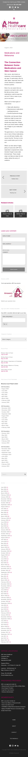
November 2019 (5, 599)
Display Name (7, 236)
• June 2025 (4, 419)
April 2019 (4, 609)
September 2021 (5, 572)
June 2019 (4, 607)
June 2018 (4, 622)
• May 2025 (4, 421)
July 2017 (3, 636)
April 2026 (4, 491)
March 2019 (4, 611)
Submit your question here (8, 301)
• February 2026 (5, 400)
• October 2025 (5, 412)
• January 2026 (5, 402)
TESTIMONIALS (14, 738)
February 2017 (5, 642)
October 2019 (5, 601)
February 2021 (5, 582)
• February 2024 (5, 441)
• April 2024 (4, 437)
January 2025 (5, 520)
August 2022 (4, 555)
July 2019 (3, 605)
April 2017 (4, 638)
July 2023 (3, 539)
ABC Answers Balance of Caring (9, 365)
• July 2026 (4, 390)
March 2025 (4, 516)
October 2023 (5, 533)
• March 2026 (4, 398)
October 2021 (5, 570)
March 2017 (4, 640)
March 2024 (4, 527)
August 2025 (4, 506)
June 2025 (4, 510)
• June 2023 (4, 456)
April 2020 (4, 593)
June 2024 (4, 522)
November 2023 (5, 531)
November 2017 (5, 630)
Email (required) (8, 316)
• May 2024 (4, 435)
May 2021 (3, 576)
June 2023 (4, 541)
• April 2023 (4, 460)
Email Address (7, 243)
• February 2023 (5, 464)
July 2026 (3, 487)
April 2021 (4, 578)
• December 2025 (6, 408)
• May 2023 (4, 458)
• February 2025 (5, 427)
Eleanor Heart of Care (7, 353)
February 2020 (5, 597)
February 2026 (5, 495)
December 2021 (5, 568)
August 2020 (4, 587)
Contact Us (6, 2)
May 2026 (3, 489)
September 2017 (5, 634)
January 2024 (5, 529)
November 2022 (5, 551)
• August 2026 (5, 388)
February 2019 (5, 613)
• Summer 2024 (5, 433)
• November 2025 (6, 410)
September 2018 (5, 618)
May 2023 (3, 543)
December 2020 (5, 584)
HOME (14, 719)
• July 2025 (4, 417)
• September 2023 (6, 452)
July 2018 (3, 620)
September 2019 (5, 603)
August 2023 (4, 537)
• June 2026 (4, 392)
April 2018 (4, 624)
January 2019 (5, 614)
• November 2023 (6, 448)
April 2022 (4, 562)
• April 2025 (4, 423)
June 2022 (4, 558)
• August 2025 (5, 415)
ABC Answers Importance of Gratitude (11, 361)
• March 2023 (4, 462)
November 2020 (5, 585)
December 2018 (5, 616)
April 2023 (4, 545)
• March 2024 (4, 439)
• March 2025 (4, 425)
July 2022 (3, 556)
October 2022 (5, 553)
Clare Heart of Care (6, 369)
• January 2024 (5, 442)
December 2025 (5, 498)
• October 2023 (5, 450)
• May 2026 (4, 394)
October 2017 (5, 632)
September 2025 (5, 504)
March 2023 (4, 547)
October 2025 (5, 502)
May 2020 (3, 591)
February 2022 (5, 566)
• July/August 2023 (6, 454)
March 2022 (4, 564)
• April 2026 (4, 396)
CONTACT (14, 732)
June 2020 (4, 589)
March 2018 (4, 626)
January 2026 (5, 497)
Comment (6, 252)
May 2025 (3, 512)
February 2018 (5, 628)
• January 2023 (5, 466)
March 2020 (4, 595)
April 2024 (4, 526)
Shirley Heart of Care (7, 357)
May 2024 (3, 524)
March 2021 (4, 580)
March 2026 (4, 493)
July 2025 (3, 508)
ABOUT (14, 726)
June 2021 (4, 574)
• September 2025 (6, 413)
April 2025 (4, 514)
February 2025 (5, 518)
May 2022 (3, 560)
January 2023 (5, 549)
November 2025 (5, 500)
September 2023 (5, 535)
